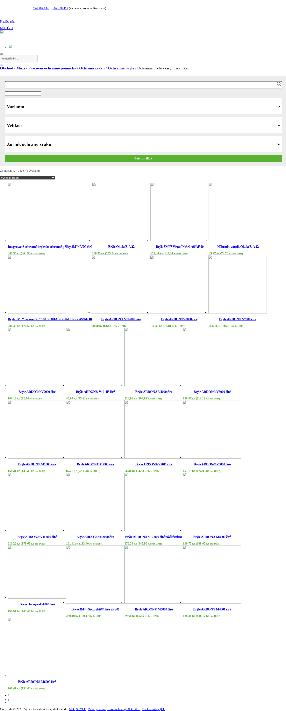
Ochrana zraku (92, 68)
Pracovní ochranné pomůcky (52, 68)
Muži (20, 68)
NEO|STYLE (77, 709)
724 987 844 (41, 8)
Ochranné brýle (121, 68)
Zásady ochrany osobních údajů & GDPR (114, 709)
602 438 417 (60, 8)
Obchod (6, 68)
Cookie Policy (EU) (154, 709)
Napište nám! (8, 21)
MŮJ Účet (6, 28)
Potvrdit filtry (143, 158)
